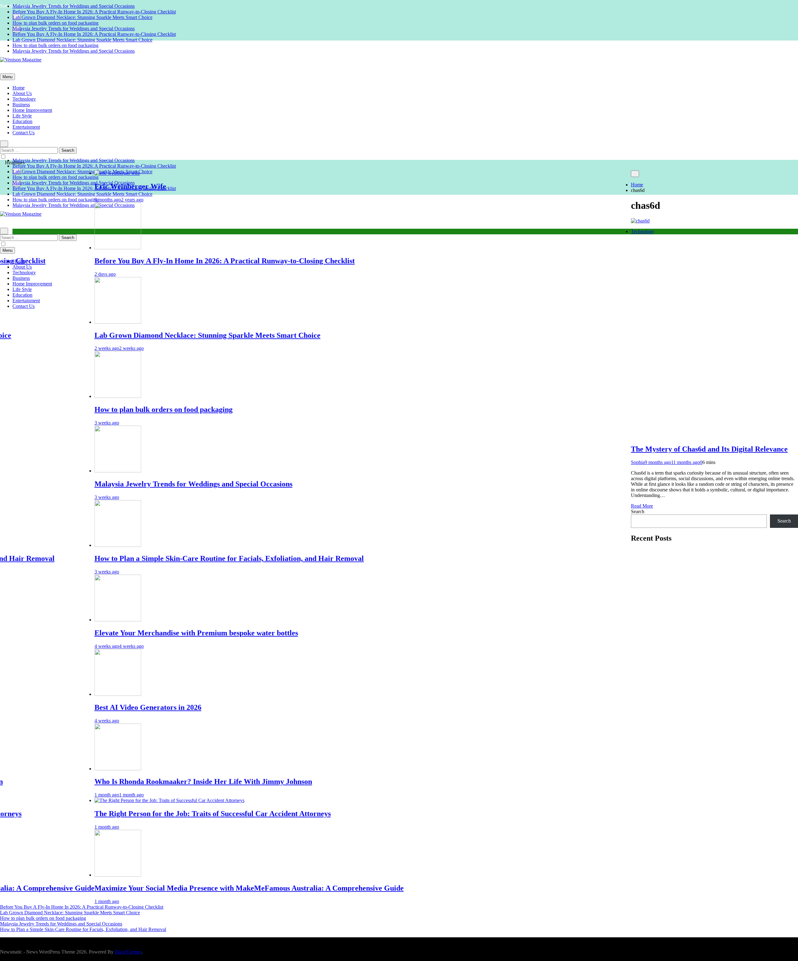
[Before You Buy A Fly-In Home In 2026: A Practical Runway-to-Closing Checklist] (80, 247)
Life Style (22, 115)
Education (22, 121)
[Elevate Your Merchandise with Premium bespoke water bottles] (80, 619)
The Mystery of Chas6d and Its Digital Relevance (709, 449)
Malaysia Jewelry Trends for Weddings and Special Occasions (73, 6)
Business (21, 104)
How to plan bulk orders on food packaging (55, 23)
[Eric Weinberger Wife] (80, 173)
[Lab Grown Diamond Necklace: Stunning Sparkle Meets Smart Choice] (80, 322)
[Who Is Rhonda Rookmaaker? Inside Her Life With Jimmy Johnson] (80, 768)
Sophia (638, 462)
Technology (24, 99)
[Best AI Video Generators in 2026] (80, 694)
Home (18, 87)
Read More (642, 506)
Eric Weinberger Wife (93, 186)
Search (637, 511)
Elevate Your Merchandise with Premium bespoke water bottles (159, 633)
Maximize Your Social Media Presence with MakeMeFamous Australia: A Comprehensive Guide (211, 888)
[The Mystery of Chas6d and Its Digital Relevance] (640, 220)
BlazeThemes (128, 951)
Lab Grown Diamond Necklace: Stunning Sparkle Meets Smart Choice (82, 17)
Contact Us (23, 132)
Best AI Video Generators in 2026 (110, 707)
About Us (22, 93)
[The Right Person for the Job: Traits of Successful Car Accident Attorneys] (132, 800)
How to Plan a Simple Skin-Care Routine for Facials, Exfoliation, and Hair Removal (191, 558)
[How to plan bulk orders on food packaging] (80, 396)
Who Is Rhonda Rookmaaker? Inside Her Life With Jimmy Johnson (166, 781)
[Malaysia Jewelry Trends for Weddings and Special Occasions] (80, 470)
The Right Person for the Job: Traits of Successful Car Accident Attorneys (175, 814)
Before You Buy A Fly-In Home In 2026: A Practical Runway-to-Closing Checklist (94, 11)
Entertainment (26, 127)
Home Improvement (32, 110)
